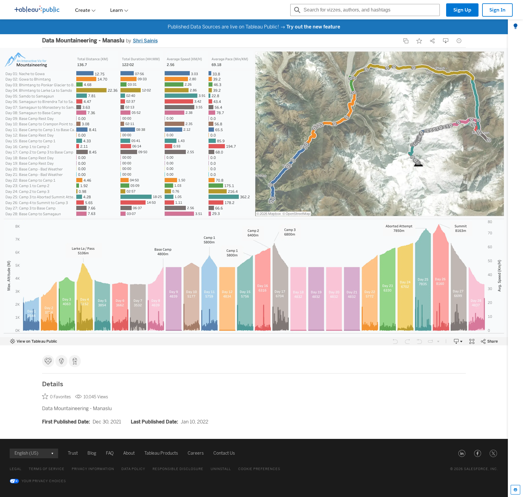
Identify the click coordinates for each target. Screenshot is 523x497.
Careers (196, 453)
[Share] (432, 41)
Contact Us (224, 453)
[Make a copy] (406, 41)
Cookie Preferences (259, 469)
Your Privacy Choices (43, 481)
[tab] (515, 26)
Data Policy (133, 469)
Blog (91, 453)
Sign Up (462, 10)
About (129, 453)
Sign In (497, 10)
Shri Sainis (145, 41)
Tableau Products (161, 453)
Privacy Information (93, 469)
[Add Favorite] (419, 41)
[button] (462, 453)
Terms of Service (46, 469)
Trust (73, 453)
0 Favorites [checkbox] (60, 397)
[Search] (296, 10)
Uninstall (221, 469)
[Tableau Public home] (37, 10)
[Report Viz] (459, 41)
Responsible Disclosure (178, 469)
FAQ (109, 453)
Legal (15, 469)
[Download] (445, 41)
